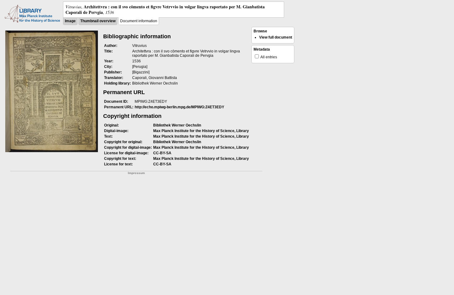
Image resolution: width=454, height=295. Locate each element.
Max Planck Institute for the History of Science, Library (201, 131)
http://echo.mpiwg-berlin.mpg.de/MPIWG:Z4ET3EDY (179, 107)
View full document (275, 37)
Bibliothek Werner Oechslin (177, 125)
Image (70, 21)
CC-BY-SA (162, 153)
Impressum (136, 173)
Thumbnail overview (98, 21)
